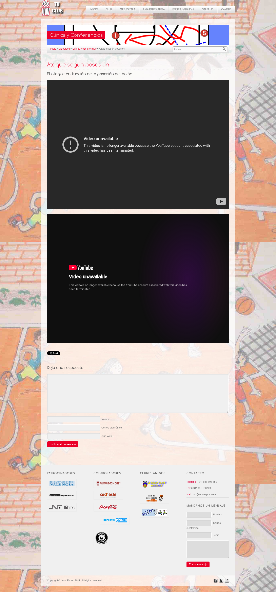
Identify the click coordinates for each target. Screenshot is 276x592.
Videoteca (64, 48)
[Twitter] (221, 582)
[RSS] (215, 582)
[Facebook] (227, 582)
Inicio (53, 48)
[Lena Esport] (52, 13)
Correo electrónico (111, 427)
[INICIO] (94, 9)
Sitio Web (106, 436)
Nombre (105, 419)
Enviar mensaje (198, 564)
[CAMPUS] (226, 9)
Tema (216, 535)
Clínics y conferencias (85, 48)
